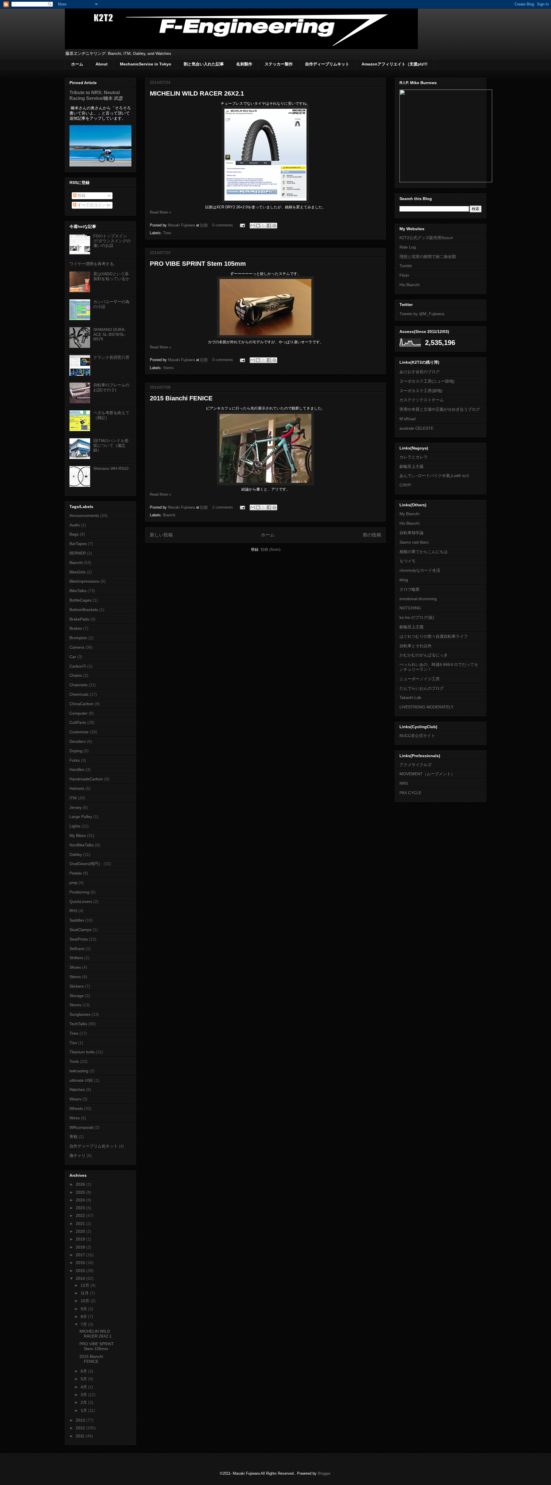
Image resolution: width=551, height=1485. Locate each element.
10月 (85, 1300)
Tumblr (405, 265)
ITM (73, 798)
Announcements (84, 515)
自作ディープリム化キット (93, 1146)
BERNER (77, 553)
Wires (74, 1118)
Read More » (160, 212)
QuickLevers (80, 901)
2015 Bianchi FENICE (181, 398)
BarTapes (78, 543)
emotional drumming (418, 598)
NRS (403, 783)
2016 (81, 1262)
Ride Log (407, 247)
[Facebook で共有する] (269, 225)
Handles (76, 769)
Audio (74, 525)
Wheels (76, 1108)
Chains (75, 675)
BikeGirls (77, 572)
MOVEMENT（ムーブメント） (427, 773)
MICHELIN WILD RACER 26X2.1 (197, 93)
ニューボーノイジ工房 (419, 678)
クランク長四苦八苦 (111, 357)
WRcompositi (81, 1127)
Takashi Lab (410, 697)
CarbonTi (77, 666)
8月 (84, 1316)
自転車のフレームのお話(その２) (111, 387)
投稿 (81, 195)
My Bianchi (409, 513)
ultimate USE (81, 1080)
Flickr (404, 275)
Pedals (75, 873)
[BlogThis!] (258, 225)
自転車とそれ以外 (415, 645)
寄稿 (73, 1136)
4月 (84, 1387)
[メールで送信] (252, 225)
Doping (75, 751)
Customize (79, 732)
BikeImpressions (84, 581)
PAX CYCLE (410, 792)
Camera (76, 647)
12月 (85, 1285)
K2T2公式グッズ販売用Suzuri (426, 237)
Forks (74, 760)
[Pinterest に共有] (274, 225)
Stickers (76, 986)
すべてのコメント (93, 205)
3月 (84, 1394)
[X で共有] (263, 225)
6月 (84, 1371)
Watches (77, 1089)
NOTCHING (410, 608)
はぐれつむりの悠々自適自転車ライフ (433, 636)
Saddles (76, 920)
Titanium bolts (82, 1052)
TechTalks (78, 1023)
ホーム (77, 64)
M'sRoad (407, 418)
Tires (167, 233)
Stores (75, 1005)
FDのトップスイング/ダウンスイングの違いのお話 (112, 241)
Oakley (75, 854)
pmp (73, 882)
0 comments (222, 225)
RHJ (73, 910)
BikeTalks (77, 590)
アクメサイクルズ (415, 764)
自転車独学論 (411, 532)
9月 (84, 1308)
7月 (84, 1324)
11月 (85, 1293)
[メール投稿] (242, 225)
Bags (74, 534)
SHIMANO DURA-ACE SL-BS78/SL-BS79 (109, 334)
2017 (81, 1255)
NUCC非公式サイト (417, 735)
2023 (81, 1207)
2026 (81, 1184)
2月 (84, 1402)
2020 (81, 1231)
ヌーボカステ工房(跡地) (421, 390)
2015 (81, 1270)
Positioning (79, 892)
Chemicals (78, 694)
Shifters (76, 957)
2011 (81, 1436)
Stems (168, 368)
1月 (84, 1410)
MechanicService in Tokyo (145, 64)
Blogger (324, 1473)
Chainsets (78, 685)
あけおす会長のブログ (419, 371)
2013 (81, 1420)
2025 (81, 1192)
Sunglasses (79, 1014)
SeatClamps (80, 929)
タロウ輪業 (409, 589)
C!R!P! (405, 485)
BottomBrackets (83, 609)
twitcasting (78, 1071)
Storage (76, 995)
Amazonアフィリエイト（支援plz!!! (395, 64)
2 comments (222, 507)
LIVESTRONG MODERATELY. (426, 707)
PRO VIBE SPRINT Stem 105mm (198, 263)
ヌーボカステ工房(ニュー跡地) (427, 381)
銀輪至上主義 (411, 466)
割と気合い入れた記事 (204, 64)
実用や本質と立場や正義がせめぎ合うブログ (439, 409)
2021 (81, 1223)
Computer (78, 713)
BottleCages (80, 600)
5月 (84, 1379)
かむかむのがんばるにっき (423, 655)
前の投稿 (372, 534)
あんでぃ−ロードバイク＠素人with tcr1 (434, 475)
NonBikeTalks (81, 845)
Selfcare (76, 948)
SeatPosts (78, 939)
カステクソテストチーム (421, 400)
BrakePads (79, 619)
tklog (403, 579)
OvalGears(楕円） (85, 863)
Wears (75, 1099)
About (102, 64)
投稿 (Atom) (270, 549)
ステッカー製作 (279, 64)
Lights (74, 826)
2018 (81, 1247)
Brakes (75, 628)
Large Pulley (80, 816)
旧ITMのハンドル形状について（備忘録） (111, 445)
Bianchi (169, 515)
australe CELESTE (416, 428)
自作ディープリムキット (327, 64)
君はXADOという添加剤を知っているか (111, 276)
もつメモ (407, 561)
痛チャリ (77, 1155)
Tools (74, 1061)
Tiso (73, 1042)
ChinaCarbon (81, 703)
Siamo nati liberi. (414, 542)
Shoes (75, 967)
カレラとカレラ (413, 457)
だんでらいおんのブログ (421, 688)
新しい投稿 (161, 534)
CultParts (77, 722)
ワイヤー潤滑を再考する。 (93, 263)
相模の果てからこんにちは (423, 551)
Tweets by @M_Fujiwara (421, 313)
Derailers (77, 741)
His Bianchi (409, 284)
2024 (81, 1200)
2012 (81, 1428)
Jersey (75, 807)
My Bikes (77, 835)
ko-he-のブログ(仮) (416, 617)
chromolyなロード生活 (419, 570)
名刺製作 (244, 64)
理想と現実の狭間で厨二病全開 (427, 256)
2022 (81, 1215)
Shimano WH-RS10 (111, 468)
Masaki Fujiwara (182, 225)
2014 (81, 1278)
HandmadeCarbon (86, 779)
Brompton (78, 637)
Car (72, 656)
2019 (81, 1239)
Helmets (76, 788)
